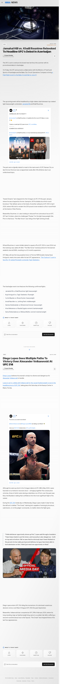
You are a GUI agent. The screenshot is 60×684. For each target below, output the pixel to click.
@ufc (14, 110)
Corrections (51, 678)
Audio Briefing (21, 678)
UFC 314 (12, 503)
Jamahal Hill (26, 104)
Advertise (24, 681)
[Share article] (54, 56)
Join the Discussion (48, 334)
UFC (4, 44)
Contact (36, 678)
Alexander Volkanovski (10, 378)
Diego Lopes (7, 376)
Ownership (18, 681)
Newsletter (27, 678)
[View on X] (48, 110)
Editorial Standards (43, 678)
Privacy (28, 681)
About (16, 678)
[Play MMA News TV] (29, 23)
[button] (29, 563)
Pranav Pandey (9, 55)
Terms (32, 681)
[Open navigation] (2, 2)
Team (32, 678)
